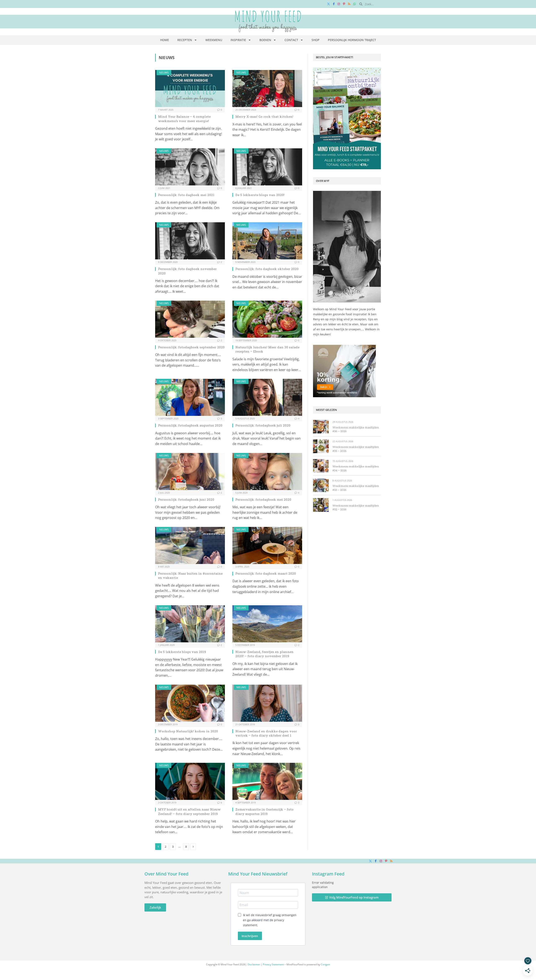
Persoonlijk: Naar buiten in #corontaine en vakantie (190, 575)
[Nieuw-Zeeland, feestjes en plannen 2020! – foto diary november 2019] (267, 623)
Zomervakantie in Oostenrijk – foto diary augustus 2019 (264, 811)
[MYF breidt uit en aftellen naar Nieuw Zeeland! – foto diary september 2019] (190, 781)
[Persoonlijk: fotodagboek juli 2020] (267, 397)
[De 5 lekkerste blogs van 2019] (190, 623)
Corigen (325, 964)
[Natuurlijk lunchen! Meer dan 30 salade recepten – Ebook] (267, 319)
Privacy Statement (273, 964)
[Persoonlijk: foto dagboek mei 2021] (190, 166)
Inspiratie (238, 40)
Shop (316, 40)
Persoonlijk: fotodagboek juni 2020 (186, 499)
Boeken (265, 40)
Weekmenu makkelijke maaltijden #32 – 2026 (355, 507)
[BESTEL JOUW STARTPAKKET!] (347, 118)
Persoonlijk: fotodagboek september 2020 (191, 347)
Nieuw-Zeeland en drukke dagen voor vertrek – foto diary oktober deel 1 (266, 733)
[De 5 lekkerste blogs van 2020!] (267, 166)
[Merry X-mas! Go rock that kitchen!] (267, 88)
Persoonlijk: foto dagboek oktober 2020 (267, 269)
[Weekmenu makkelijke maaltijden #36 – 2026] (321, 426)
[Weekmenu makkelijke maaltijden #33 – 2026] (321, 485)
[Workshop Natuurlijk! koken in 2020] (190, 703)
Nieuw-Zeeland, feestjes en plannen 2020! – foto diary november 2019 (264, 654)
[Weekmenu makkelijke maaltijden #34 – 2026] (321, 466)
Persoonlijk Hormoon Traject (352, 40)
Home (164, 40)
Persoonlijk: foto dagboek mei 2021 (186, 195)
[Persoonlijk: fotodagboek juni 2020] (190, 471)
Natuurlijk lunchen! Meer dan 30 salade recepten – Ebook (267, 349)
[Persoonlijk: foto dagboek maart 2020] (267, 545)
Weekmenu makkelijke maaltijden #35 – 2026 (355, 449)
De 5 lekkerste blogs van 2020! (260, 195)
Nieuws (164, 72)
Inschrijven (250, 936)
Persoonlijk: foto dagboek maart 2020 (265, 573)
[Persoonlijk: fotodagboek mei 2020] (267, 471)
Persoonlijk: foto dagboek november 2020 (187, 271)
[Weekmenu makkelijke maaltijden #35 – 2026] (321, 446)
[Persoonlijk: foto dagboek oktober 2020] (267, 240)
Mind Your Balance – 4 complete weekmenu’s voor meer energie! (184, 118)
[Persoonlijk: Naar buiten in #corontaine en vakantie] (190, 545)
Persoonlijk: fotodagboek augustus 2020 (190, 425)
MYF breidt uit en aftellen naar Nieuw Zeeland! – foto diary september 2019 (189, 811)
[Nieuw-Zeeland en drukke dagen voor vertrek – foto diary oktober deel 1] (267, 703)
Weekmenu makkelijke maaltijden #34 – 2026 (355, 468)
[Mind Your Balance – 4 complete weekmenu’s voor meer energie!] (190, 88)
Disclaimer (253, 964)
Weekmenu (213, 40)
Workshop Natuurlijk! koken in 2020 (188, 731)
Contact (291, 40)
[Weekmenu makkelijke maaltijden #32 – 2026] (321, 505)
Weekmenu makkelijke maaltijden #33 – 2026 (355, 488)
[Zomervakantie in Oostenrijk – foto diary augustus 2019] (267, 781)
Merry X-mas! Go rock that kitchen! (264, 116)
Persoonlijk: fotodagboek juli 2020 (262, 425)
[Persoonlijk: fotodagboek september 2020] (190, 319)
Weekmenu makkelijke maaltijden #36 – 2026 (355, 429)
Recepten (184, 40)
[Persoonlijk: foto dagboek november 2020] (190, 240)
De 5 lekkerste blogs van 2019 (182, 652)
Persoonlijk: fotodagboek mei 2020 (263, 499)
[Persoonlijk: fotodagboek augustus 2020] (190, 397)
